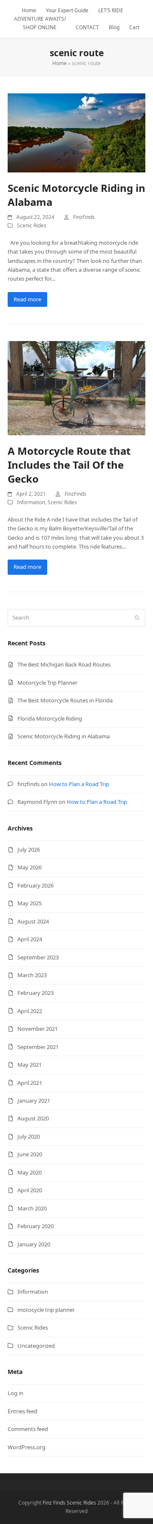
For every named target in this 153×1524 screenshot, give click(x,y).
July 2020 (28, 1136)
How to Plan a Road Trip (79, 784)
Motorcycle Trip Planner (47, 682)
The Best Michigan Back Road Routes (63, 664)
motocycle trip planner (46, 1310)
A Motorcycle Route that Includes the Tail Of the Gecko (69, 465)
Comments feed (28, 1429)
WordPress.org (26, 1447)
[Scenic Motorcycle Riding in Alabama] (76, 132)
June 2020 (29, 1154)
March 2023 (32, 975)
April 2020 (29, 1190)
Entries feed (22, 1411)
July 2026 (28, 849)
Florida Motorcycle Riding (49, 718)
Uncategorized (36, 1345)
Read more (27, 299)
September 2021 (38, 1047)
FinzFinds (84, 217)
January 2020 (33, 1244)
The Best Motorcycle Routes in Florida (65, 700)
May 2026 (29, 867)
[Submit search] (137, 617)
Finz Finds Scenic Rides (69, 1502)
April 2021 (29, 1083)
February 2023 (35, 993)
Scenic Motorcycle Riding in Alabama (63, 736)
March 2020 (32, 1208)
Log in (15, 1393)
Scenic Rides (31, 225)
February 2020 (35, 1226)
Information (31, 502)
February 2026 (35, 885)
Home (59, 63)
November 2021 (37, 1028)
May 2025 (29, 903)
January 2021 (33, 1100)
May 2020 (29, 1172)
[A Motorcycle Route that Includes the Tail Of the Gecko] (76, 387)
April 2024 (29, 939)
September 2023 (38, 957)
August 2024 (33, 921)
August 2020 (33, 1118)
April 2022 (29, 1011)
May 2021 (29, 1064)
